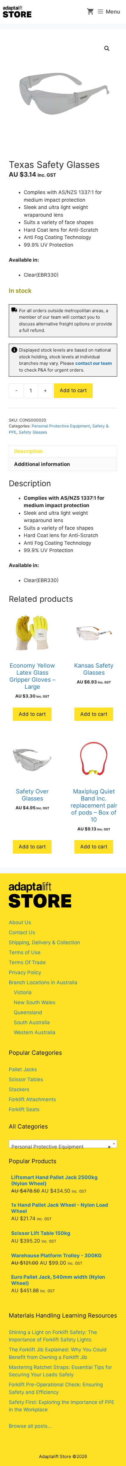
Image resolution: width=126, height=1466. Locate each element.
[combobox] (63, 1144)
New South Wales (34, 1002)
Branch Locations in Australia (43, 982)
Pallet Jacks (23, 1069)
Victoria (23, 992)
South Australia (32, 1022)
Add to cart (73, 390)
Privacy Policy (25, 972)
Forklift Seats (24, 1109)
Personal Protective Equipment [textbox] (61, 1147)
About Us (20, 922)
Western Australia (34, 1032)
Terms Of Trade (27, 962)
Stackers (19, 1089)
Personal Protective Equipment (61, 426)
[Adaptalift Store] (17, 12)
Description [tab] (28, 451)
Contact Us (22, 932)
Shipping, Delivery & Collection (44, 942)
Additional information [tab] (42, 464)
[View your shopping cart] (88, 12)
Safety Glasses (33, 432)
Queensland (28, 1012)
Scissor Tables (26, 1079)
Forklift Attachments (32, 1099)
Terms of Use (24, 952)
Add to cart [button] (32, 714)
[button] (107, 48)
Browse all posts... (30, 1426)
